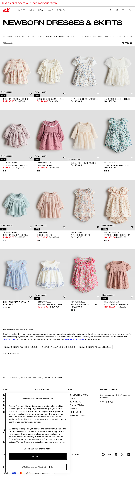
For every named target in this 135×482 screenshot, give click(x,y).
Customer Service (78, 395)
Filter (125, 43)
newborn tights (9, 339)
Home (50, 10)
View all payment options (45, 473)
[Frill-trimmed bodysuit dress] (17, 274)
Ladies (21, 10)
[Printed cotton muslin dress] (84, 71)
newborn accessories (74, 339)
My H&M (71, 398)
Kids (40, 10)
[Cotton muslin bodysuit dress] (17, 135)
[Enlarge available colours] (4, 171)
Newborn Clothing (31, 378)
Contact (72, 408)
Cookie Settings (77, 415)
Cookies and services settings (37, 467)
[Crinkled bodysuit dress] (51, 71)
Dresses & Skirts (53, 378)
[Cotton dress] (51, 135)
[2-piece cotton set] (84, 205)
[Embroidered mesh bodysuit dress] (118, 71)
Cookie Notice (75, 412)
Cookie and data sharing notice (38, 449)
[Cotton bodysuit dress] (17, 71)
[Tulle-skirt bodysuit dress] (84, 135)
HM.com (7, 378)
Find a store (74, 402)
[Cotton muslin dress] (118, 274)
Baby (16, 378)
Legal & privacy (76, 405)
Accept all (37, 456)
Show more (9, 353)
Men (31, 10)
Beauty (61, 10)
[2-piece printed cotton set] (118, 135)
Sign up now (106, 402)
